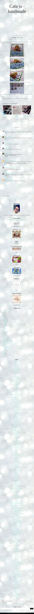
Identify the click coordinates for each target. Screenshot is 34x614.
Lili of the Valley (16, 440)
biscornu (17, 366)
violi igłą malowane (7, 173)
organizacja (17, 467)
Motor (16, 457)
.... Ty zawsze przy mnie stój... (7, 347)
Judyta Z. (6, 136)
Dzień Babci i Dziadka (17, 394)
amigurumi (16, 364)
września (5, 321)
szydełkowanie (16, 548)
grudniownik (17, 402)
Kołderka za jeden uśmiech (16, 429)
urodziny (16, 569)
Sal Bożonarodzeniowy (16, 503)
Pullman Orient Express (16, 488)
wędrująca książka (16, 574)
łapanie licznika (17, 445)
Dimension (16, 386)
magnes (16, 450)
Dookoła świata (16, 389)
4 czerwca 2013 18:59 (9, 153)
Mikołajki (16, 455)
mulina (16, 460)
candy (16, 374)
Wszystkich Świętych (17, 581)
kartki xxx (16, 427)
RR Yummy (16, 498)
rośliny (17, 495)
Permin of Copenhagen (16, 470)
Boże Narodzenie (17, 369)
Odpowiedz (6, 145)
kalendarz (16, 417)
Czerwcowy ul (17, 37)
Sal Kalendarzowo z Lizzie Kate (16, 513)
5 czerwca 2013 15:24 (12, 173)
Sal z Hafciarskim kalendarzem (16, 533)
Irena (5, 153)
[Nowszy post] (2, 199)
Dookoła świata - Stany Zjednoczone (17, 116)
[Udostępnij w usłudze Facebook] (19, 121)
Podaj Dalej (16, 475)
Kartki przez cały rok (16, 424)
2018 (3, 309)
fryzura (17, 399)
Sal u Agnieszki (16, 526)
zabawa (16, 589)
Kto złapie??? (5, 328)
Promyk (6, 130)
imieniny (17, 414)
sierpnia (5, 322)
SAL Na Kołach (16, 523)
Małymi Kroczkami (7, 160)
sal (16, 500)
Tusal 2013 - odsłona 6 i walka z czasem (8, 341)
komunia (17, 432)
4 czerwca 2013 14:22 (10, 136)
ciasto (16, 379)
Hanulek (28, 41)
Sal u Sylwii (17, 528)
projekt (16, 483)
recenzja (17, 490)
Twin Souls (16, 561)
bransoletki (17, 371)
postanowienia (16, 478)
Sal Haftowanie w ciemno (17, 508)
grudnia (5, 317)
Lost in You (16, 442)
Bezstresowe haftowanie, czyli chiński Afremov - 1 (26, 116)
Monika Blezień (7, 167)
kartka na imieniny (16, 419)
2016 (3, 312)
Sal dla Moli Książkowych (16, 505)
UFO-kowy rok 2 (16, 566)
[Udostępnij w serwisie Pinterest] (21, 121)
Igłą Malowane (16, 412)
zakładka (16, 591)
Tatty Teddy (17, 553)
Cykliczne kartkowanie (16, 381)
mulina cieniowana (16, 462)
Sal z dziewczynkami (17, 531)
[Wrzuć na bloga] (15, 121)
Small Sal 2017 (16, 541)
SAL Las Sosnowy (17, 518)
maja (4, 349)
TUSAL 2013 (16, 556)
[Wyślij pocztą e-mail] (13, 121)
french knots (16, 397)
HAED (17, 404)
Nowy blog (4, 326)
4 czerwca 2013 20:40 (11, 167)
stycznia (5, 354)
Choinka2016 (16, 376)
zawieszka (16, 594)
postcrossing (17, 480)
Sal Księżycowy (16, 516)
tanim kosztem (16, 551)
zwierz (16, 596)
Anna (5, 142)
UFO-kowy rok (16, 564)
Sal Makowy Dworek (16, 521)
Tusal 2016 (16, 558)
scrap (16, 538)
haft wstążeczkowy (16, 407)
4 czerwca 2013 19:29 (13, 160)
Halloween (16, 409)
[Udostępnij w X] (17, 121)
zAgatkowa (6, 179)
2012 (3, 356)
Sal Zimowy (16, 536)
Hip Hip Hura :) (5, 333)
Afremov (17, 361)
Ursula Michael (16, 571)
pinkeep (16, 472)
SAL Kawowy (16, 515)
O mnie (17, 19)
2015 (3, 313)
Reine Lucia (16, 493)
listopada (5, 318)
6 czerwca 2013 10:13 (10, 179)
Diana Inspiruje (16, 384)
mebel (16, 452)
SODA (17, 543)
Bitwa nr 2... (5, 334)
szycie (16, 546)
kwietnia (5, 350)
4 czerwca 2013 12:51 (9, 130)
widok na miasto (17, 576)
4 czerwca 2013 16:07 (9, 142)
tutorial (17, 559)
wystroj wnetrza (17, 586)
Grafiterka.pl (24, 613)
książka (17, 437)
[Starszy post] (31, 199)
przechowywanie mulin (16, 485)
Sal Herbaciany (16, 510)
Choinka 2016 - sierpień (7, 115)
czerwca (5, 325)
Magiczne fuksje (17, 447)
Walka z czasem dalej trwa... (6, 339)
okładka (17, 465)
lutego (5, 353)
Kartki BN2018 (16, 422)
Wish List (16, 579)
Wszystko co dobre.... (6, 331)
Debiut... (4, 336)
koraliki (17, 435)
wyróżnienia (17, 584)
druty (16, 391)
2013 (3, 316)
